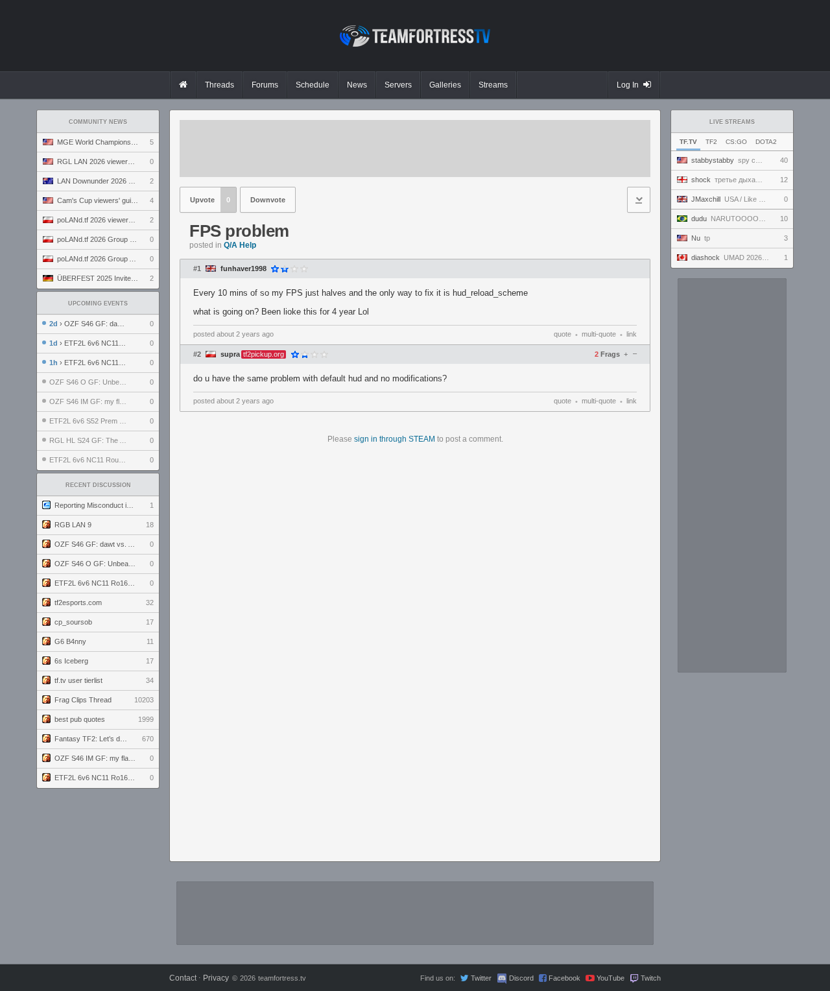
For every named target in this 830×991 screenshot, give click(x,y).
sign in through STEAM (394, 439)
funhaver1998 (243, 268)
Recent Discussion (98, 485)
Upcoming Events (98, 303)
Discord (521, 978)
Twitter (481, 978)
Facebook (564, 978)
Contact (182, 978)
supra (230, 354)
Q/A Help (240, 245)
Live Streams (732, 122)
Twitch (651, 978)
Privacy (216, 978)
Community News (98, 122)
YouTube (610, 978)
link (631, 334)
